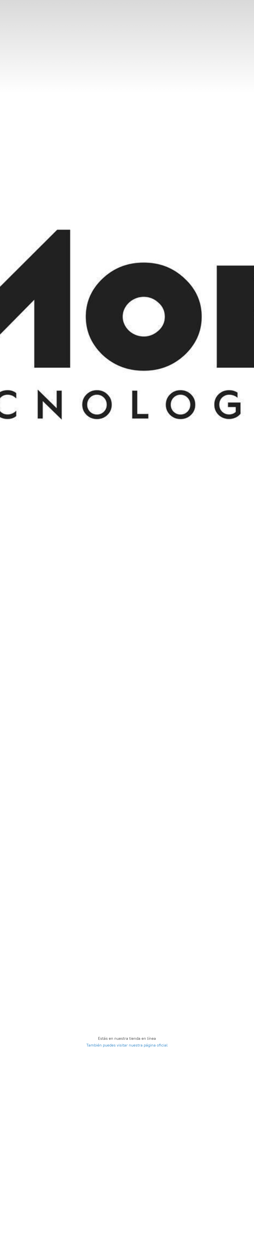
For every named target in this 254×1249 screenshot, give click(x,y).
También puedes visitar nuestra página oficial (127, 1045)
